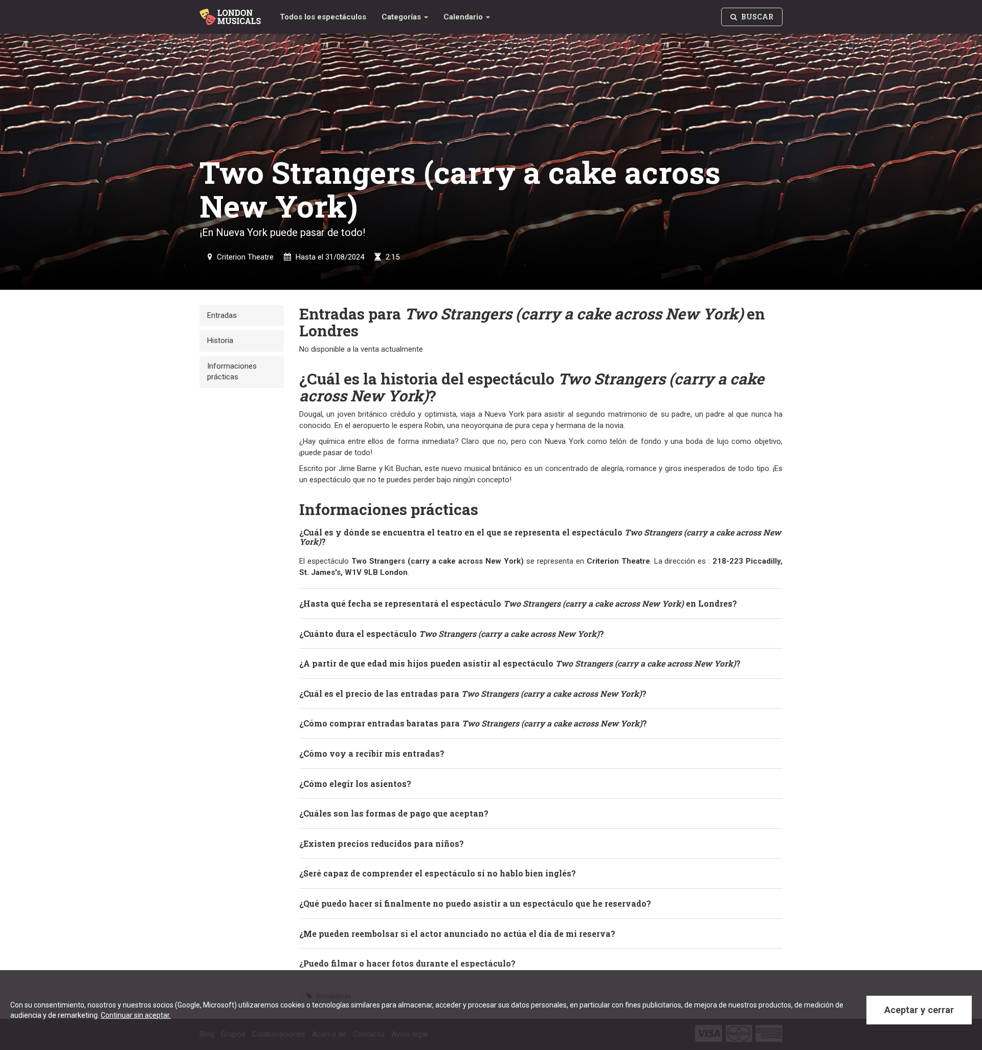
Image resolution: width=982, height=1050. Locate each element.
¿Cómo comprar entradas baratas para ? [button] (473, 723)
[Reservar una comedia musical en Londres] (232, 13)
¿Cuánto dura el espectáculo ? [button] (451, 633)
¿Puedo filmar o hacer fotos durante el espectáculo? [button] (407, 963)
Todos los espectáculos (323, 17)
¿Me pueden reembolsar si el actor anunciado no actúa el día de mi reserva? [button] (457, 933)
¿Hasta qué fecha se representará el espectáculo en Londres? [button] (518, 603)
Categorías (402, 17)
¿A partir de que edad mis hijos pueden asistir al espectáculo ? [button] (520, 663)
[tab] (541, 537)
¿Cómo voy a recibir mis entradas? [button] (371, 753)
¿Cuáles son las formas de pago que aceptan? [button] (393, 813)
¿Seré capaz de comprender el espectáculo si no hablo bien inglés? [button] (437, 873)
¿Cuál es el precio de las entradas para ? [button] (472, 693)
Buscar (756, 17)
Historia (220, 340)
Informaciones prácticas (232, 371)
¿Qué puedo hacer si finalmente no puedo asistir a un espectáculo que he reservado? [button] (475, 903)
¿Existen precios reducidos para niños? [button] (381, 843)
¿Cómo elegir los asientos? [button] (355, 783)
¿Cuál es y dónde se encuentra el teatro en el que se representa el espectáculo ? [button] (540, 537)
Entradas (222, 315)
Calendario (464, 17)
